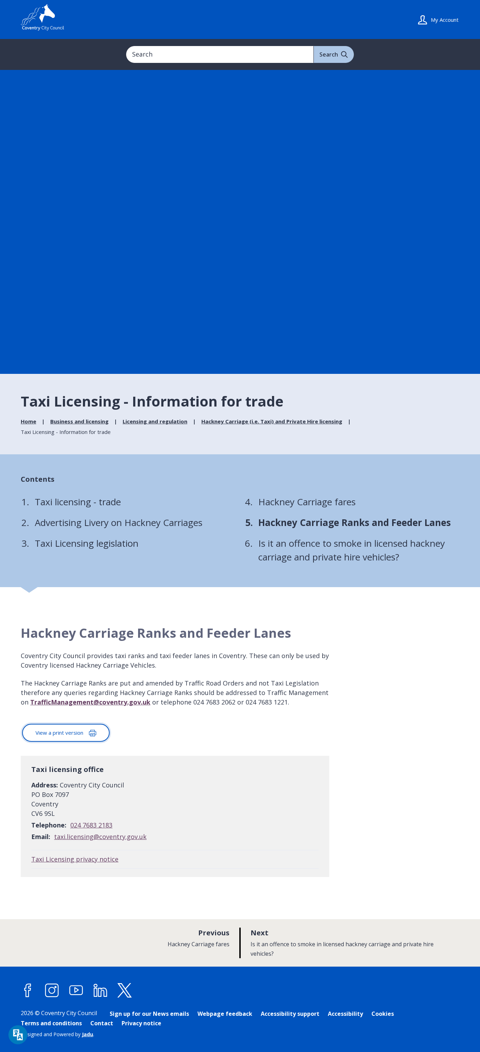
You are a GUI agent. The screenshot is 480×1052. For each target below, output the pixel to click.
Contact (101, 1023)
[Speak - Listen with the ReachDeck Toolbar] (17, 1034)
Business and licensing (79, 421)
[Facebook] (28, 990)
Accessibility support (290, 1014)
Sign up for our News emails (149, 1014)
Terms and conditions (51, 1023)
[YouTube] (76, 990)
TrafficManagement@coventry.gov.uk (90, 702)
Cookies (382, 1014)
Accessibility (345, 1014)
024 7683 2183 (91, 825)
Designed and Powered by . (57, 1034)
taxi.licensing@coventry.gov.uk (100, 836)
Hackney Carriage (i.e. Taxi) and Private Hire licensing (271, 421)
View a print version (60, 732)
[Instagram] (52, 990)
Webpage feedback (224, 1014)
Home (28, 421)
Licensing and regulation (155, 421)
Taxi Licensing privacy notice (74, 859)
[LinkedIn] (100, 990)
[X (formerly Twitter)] (125, 990)
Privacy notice (141, 1023)
